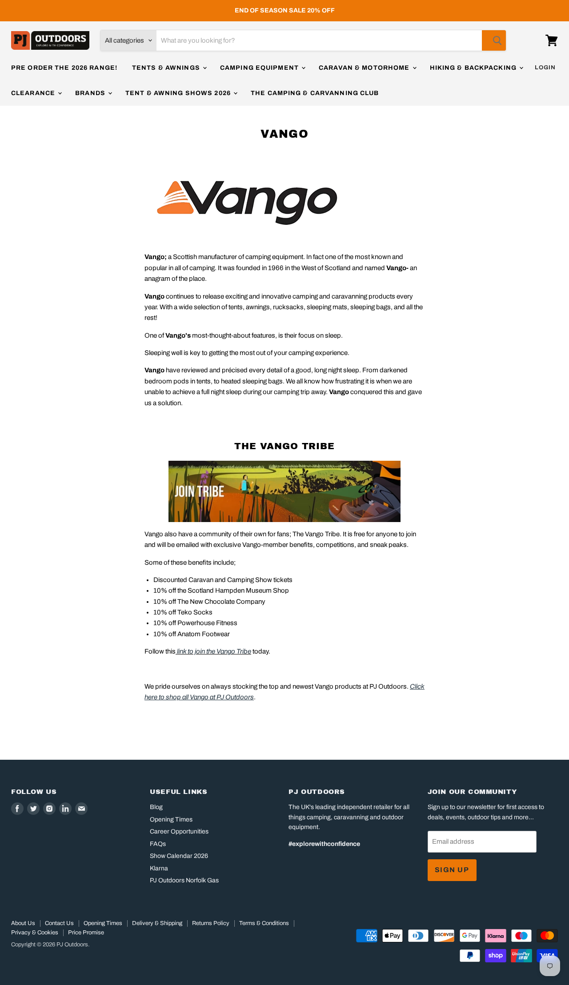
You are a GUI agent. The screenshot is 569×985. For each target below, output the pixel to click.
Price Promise (86, 932)
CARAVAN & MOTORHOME (365, 67)
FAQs (158, 844)
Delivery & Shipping (157, 923)
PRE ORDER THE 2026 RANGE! (64, 67)
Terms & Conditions (264, 923)
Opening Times (171, 819)
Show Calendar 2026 (179, 856)
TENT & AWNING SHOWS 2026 (178, 93)
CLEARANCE (34, 93)
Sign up (452, 869)
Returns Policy (210, 923)
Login (545, 67)
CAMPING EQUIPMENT (260, 67)
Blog (156, 807)
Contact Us (59, 923)
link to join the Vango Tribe (214, 651)
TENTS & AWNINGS (167, 67)
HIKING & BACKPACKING (474, 67)
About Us (23, 923)
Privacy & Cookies (34, 932)
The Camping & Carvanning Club (315, 93)
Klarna (159, 868)
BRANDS (91, 93)
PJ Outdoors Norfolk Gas (184, 880)
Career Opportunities (179, 831)
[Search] (494, 40)
